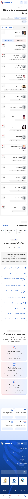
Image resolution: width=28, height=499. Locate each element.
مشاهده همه (5, 225)
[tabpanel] (14, 286)
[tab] (18, 247)
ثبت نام (23, 417)
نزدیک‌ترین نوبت (8, 27)
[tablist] (14, 247)
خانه (26, 7)
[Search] (21, 2)
